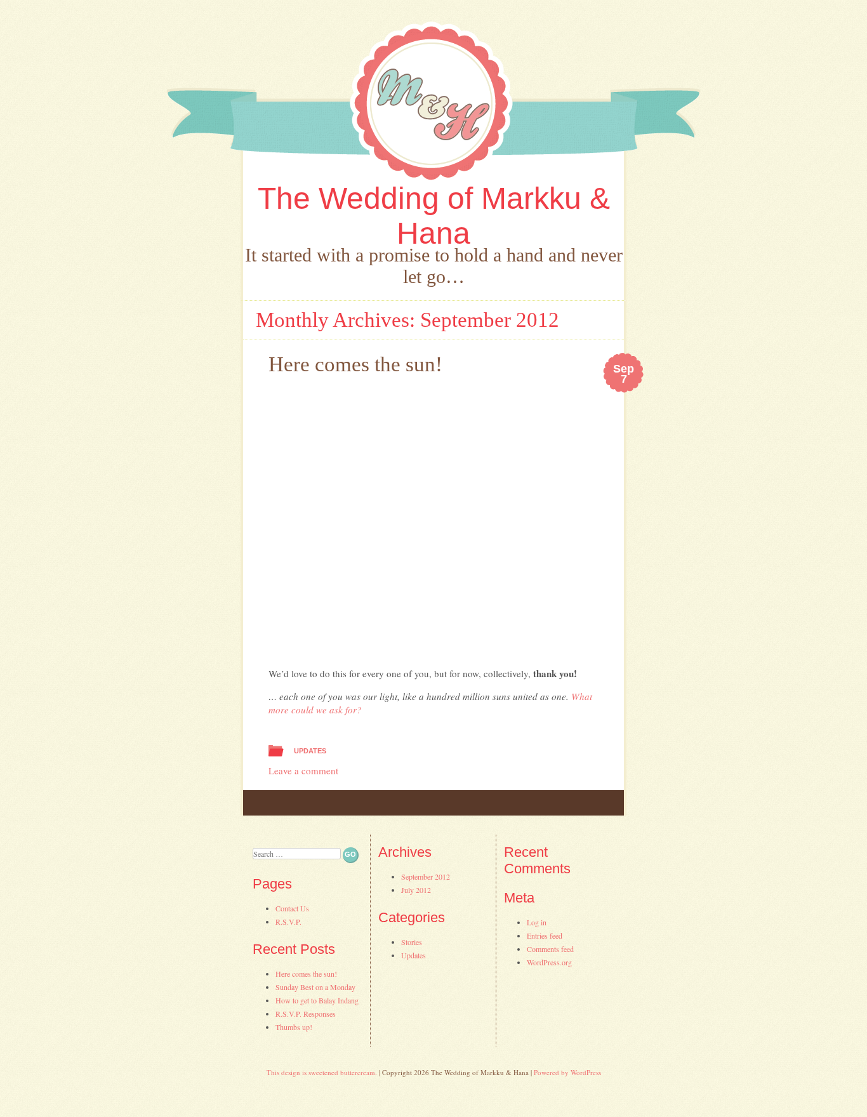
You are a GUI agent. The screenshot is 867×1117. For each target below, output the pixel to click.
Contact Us (292, 908)
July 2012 (416, 890)
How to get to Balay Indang (317, 1000)
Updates (310, 751)
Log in (536, 922)
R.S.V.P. (288, 921)
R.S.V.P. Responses (305, 1013)
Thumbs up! (293, 1027)
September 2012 (425, 876)
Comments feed (550, 949)
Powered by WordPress (567, 1072)
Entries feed (544, 935)
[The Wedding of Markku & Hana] (433, 103)
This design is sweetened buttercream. (322, 1072)
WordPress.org (549, 962)
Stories (411, 942)
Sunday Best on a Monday (315, 987)
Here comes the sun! (355, 364)
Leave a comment (303, 770)
